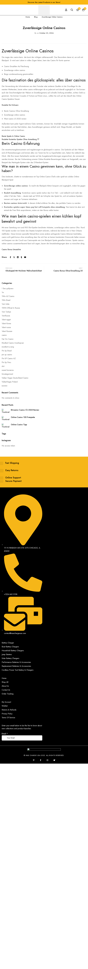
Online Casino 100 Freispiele (23, 417)
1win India (5, 304)
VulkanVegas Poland (10, 381)
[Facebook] (10, 257)
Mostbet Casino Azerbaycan (13, 343)
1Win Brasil (6, 300)
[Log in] (66, 10)
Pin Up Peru (6, 362)
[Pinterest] (34, 760)
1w (3, 292)
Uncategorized (7, 374)
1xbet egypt (6, 319)
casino (4, 335)
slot (3, 366)
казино (4, 385)
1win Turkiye (6, 311)
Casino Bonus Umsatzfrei (11, 249)
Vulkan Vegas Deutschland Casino (15, 378)
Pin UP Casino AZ (9, 358)
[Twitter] (14, 257)
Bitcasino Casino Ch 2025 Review (25, 410)
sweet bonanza (8, 370)
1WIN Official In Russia (11, 308)
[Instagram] (47, 760)
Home (28, 17)
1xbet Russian (7, 331)
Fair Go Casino (7, 339)
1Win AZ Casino (8, 296)
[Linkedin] (18, 257)
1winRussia (6, 315)
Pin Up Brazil (7, 350)
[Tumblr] (21, 257)
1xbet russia (6, 327)
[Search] (72, 10)
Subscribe (39, 734)
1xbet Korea (6, 323)
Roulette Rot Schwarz (10, 105)
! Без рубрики (7, 288)
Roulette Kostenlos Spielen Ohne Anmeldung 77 (20, 139)
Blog (35, 17)
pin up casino (7, 354)
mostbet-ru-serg (8, 346)
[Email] (25, 257)
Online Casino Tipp (19, 424)
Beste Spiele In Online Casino (13, 136)
